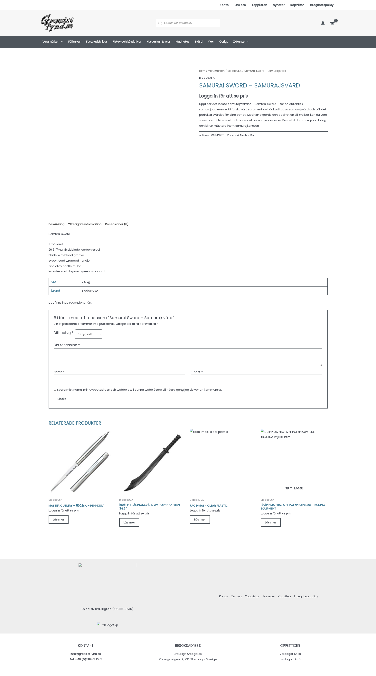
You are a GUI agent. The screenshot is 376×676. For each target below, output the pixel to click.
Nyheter (279, 5)
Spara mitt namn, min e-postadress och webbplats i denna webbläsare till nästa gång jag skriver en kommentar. (139, 390)
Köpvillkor (297, 5)
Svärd (198, 42)
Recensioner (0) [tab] (116, 224)
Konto (224, 5)
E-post (197, 372)
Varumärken (50, 42)
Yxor (211, 42)
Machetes (182, 42)
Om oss (240, 5)
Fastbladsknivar (96, 42)
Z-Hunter (239, 42)
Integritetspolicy (322, 5)
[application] (61, 41)
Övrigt (223, 42)
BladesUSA (234, 71)
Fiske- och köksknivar (127, 42)
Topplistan (259, 5)
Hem (202, 71)
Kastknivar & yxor (158, 42)
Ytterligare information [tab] (84, 224)
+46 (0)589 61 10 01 (88, 659)
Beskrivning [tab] (56, 224)
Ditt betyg (63, 332)
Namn (59, 372)
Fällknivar (74, 42)
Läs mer (58, 519)
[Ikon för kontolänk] (323, 23)
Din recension (67, 344)
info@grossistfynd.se (85, 654)
